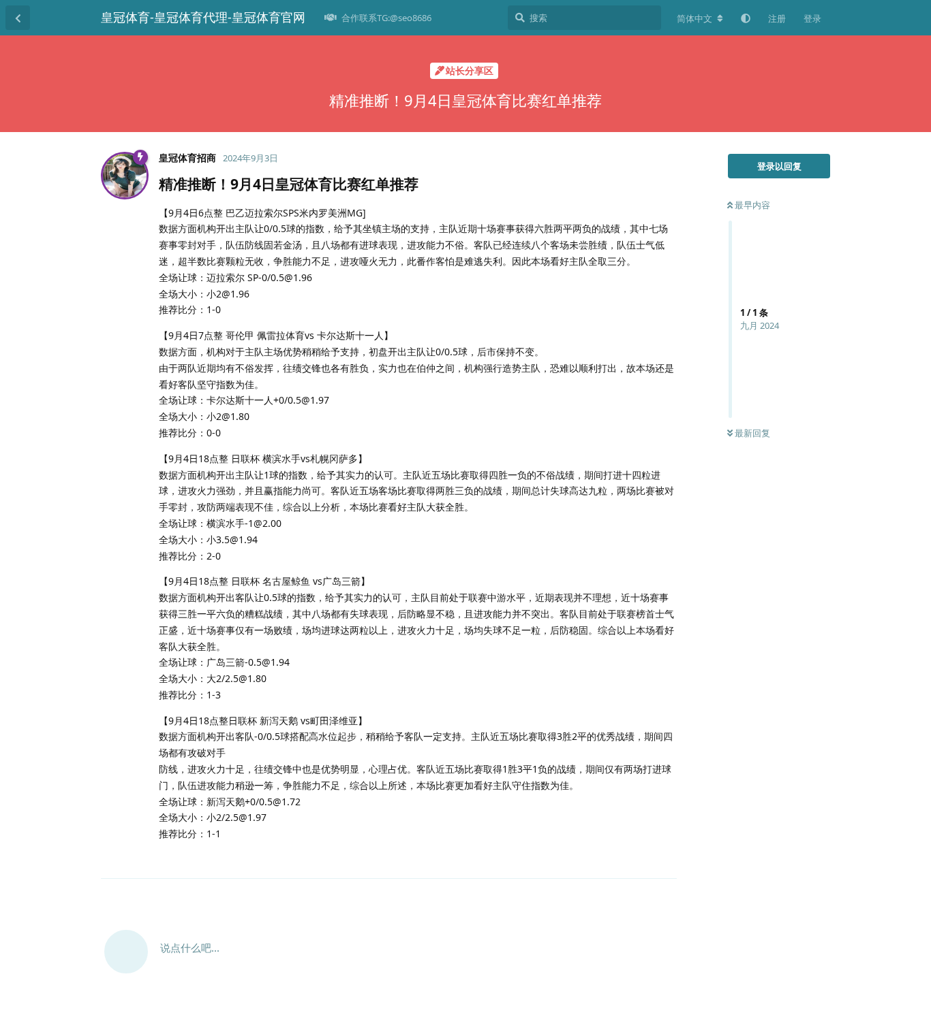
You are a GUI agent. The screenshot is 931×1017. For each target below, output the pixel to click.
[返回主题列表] (17, 17)
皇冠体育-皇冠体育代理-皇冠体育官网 (203, 17)
